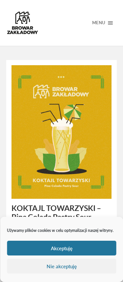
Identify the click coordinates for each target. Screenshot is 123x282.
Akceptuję (61, 248)
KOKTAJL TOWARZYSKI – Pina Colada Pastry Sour (56, 212)
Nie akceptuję (62, 266)
